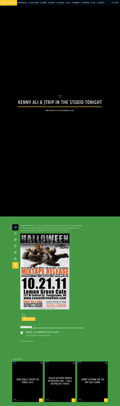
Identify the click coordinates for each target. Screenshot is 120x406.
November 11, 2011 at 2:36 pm (48, 348)
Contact (102, 3)
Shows (44, 3)
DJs (69, 3)
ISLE (94, 3)
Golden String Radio (8, 3)
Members (77, 3)
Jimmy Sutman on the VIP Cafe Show (92, 397)
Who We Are (23, 3)
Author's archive (28, 335)
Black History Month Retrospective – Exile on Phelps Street (60, 397)
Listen (116, 3)
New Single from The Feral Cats (28, 397)
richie (57, 118)
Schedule (61, 3)
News (60, 104)
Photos (52, 3)
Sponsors (86, 3)
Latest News (34, 3)
